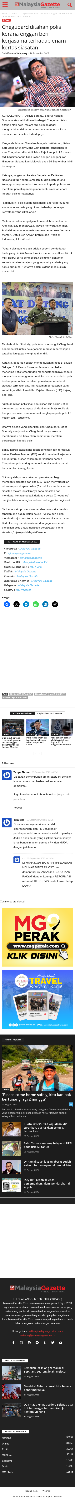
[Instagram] (22, 1343)
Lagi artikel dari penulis (49, 713)
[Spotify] (30, 1343)
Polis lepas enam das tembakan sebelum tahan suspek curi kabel (36, 741)
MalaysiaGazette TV (34, 562)
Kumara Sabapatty (17, 53)
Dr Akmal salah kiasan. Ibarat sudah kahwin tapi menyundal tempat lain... (48, 1163)
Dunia (5, 1466)
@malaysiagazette (19, 553)
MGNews (7, 1455)
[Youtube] (61, 1343)
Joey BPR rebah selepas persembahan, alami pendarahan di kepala (47, 1183)
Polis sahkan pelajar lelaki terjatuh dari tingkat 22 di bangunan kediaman (61, 741)
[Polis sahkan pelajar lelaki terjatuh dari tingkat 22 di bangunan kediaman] (62, 727)
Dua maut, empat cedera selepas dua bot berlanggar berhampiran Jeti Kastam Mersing (11, 742)
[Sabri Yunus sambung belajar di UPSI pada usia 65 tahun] (11, 1148)
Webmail (46, 1490)
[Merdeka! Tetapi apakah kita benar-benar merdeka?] (11, 1391)
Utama (14, 13)
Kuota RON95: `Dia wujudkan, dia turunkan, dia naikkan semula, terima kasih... (45, 1127)
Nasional (7, 1437)
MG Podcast (23, 589)
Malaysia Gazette (30, 548)
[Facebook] (14, 1343)
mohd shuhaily (57, 694)
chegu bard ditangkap (21, 694)
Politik (5, 1449)
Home (4, 13)
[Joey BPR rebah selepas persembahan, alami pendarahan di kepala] (11, 1185)
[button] (69, 5)
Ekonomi (7, 1460)
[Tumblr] (46, 1343)
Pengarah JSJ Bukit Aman (15, 697)
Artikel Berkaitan (22, 713)
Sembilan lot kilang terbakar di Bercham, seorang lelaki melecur (45, 1369)
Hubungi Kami (31, 1490)
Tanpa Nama (21, 772)
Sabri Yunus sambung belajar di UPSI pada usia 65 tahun (48, 1145)
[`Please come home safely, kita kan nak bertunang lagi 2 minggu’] (37, 1068)
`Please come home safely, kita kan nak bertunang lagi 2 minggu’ (36, 1097)
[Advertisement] (37, 651)
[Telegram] (38, 1343)
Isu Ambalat (41, 694)
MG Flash (36, 566)
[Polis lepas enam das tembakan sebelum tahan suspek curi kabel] (37, 727)
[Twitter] (54, 1343)
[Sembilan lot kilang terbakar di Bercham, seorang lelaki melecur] (11, 1373)
